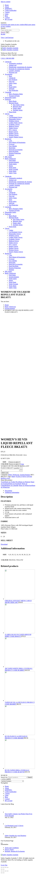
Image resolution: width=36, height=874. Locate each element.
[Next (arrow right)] (3, 869)
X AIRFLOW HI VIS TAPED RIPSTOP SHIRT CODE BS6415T (18, 635)
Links (6, 795)
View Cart (4, 37)
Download (4, 544)
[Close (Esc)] (1, 867)
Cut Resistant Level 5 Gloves (14, 825)
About (7, 788)
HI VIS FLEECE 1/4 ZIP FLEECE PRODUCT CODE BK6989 (16, 737)
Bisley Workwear (13, 475)
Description (8, 490)
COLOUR (4, 464)
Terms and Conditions (12, 848)
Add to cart (5, 473)
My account (8, 801)
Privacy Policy (9, 849)
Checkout (10, 37)
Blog (6, 797)
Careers (7, 793)
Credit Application (10, 792)
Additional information (12, 492)
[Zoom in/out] (7, 867)
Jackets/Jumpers (25, 475)
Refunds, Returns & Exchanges (15, 851)
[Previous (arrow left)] (1, 869)
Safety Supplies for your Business (15, 835)
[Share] (3, 867)
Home (7, 786)
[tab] (20, 491)
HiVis (24, 476)
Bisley (14, 476)
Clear (22, 464)
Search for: (4, 777)
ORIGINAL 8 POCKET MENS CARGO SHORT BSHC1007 (18, 601)
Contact (7, 799)
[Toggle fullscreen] (5, 867)
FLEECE (19, 476)
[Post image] (8, 812)
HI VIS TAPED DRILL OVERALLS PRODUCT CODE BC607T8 (17, 771)
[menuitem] (7, 5)
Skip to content (5, 1)
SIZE (4, 462)
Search (30, 777)
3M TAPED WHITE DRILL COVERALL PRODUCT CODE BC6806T (18, 669)
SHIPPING (8, 790)
